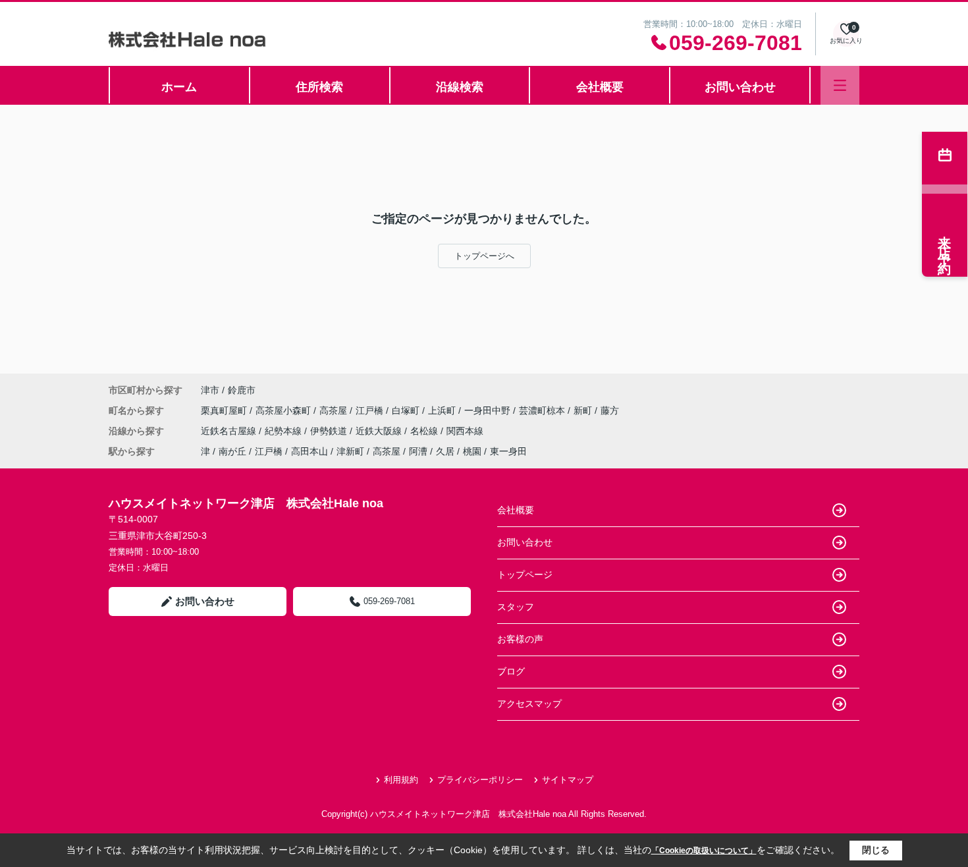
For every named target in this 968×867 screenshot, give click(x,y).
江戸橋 (371, 410)
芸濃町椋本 (543, 410)
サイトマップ (567, 780)
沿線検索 (459, 87)
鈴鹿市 (241, 390)
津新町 (350, 451)
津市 (210, 390)
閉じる (876, 850)
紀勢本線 (284, 431)
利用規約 (401, 780)
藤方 (610, 410)
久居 (445, 451)
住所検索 (319, 87)
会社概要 (600, 87)
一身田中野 (488, 410)
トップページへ (484, 256)
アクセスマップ (529, 703)
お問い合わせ (740, 87)
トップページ (524, 574)
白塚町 (407, 410)
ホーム (179, 87)
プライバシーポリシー (480, 780)
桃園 (472, 451)
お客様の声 (520, 639)
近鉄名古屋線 (230, 431)
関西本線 (464, 431)
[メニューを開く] (840, 85)
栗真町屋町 (225, 410)
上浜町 (443, 410)
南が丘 (232, 451)
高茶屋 (334, 410)
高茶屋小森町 (284, 410)
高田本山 (309, 451)
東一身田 (508, 451)
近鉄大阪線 (380, 431)
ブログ (511, 671)
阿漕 (418, 451)
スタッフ (515, 606)
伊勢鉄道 (330, 431)
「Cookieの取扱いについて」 (704, 850)
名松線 (425, 431)
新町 (584, 410)
